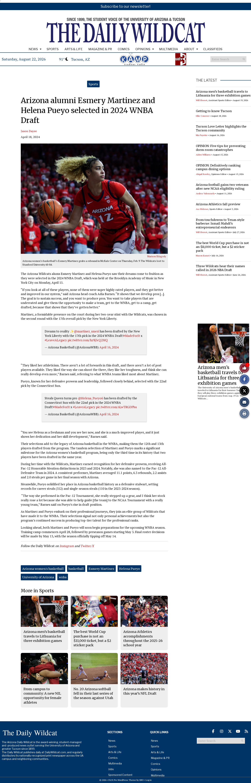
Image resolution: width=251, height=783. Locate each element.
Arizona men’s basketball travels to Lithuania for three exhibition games (223, 93)
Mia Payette (201, 135)
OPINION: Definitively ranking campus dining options (218, 167)
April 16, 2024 (109, 347)
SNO (141, 780)
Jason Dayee (29, 131)
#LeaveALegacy (56, 340)
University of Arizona (38, 577)
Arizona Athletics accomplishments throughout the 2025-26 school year (143, 638)
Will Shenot (201, 100)
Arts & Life (73, 49)
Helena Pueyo (129, 568)
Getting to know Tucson (214, 111)
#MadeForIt (131, 336)
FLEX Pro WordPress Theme (122, 780)
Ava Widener (202, 209)
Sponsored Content (120, 774)
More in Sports (37, 591)
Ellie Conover (202, 115)
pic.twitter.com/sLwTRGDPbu (116, 407)
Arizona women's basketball (43, 568)
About (189, 49)
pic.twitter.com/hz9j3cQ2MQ (88, 340)
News (33, 49)
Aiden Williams (203, 154)
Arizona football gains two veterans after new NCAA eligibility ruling (222, 186)
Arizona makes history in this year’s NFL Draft (144, 691)
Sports (53, 49)
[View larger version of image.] (94, 199)
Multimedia (168, 49)
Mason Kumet (203, 255)
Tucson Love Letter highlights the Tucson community (221, 128)
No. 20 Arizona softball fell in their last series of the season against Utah (93, 693)
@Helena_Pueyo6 (90, 398)
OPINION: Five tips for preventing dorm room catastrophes (220, 148)
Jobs (111, 769)
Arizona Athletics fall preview (218, 204)
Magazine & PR (100, 49)
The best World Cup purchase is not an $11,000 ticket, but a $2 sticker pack (222, 246)
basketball (76, 568)
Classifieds (212, 49)
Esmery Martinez (101, 568)
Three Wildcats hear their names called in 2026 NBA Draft (220, 268)
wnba (63, 577)
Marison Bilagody (156, 256)
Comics (124, 49)
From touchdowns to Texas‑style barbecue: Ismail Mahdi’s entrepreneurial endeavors (220, 223)
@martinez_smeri (86, 331)
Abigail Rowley (203, 174)
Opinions (142, 49)
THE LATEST (206, 80)
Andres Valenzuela (205, 193)
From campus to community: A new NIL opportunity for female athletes (42, 696)
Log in (149, 780)
